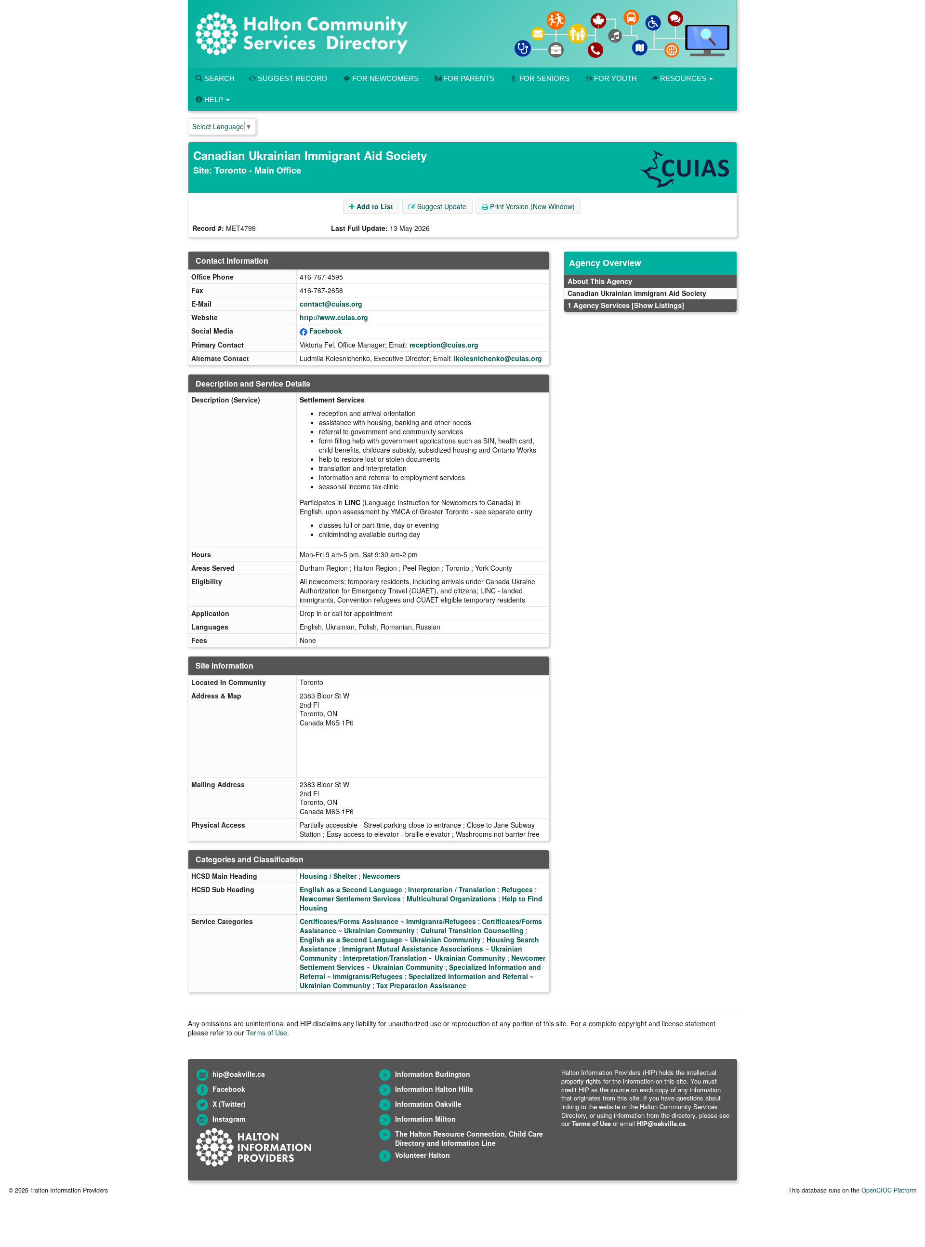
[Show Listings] (658, 305)
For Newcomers (385, 78)
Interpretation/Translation (385, 958)
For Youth (615, 78)
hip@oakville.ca (238, 1074)
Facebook (325, 330)
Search (218, 78)
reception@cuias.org (444, 344)
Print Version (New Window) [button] (531, 206)
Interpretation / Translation (452, 889)
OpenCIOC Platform (888, 1190)
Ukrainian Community (379, 930)
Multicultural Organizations (451, 898)
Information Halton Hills (434, 1089)
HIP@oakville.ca (661, 1123)
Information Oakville (428, 1104)
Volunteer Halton (422, 1155)
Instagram (228, 1119)
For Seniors (544, 78)
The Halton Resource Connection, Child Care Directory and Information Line (469, 1138)
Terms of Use (266, 1032)
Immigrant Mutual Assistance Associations (412, 948)
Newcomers (381, 876)
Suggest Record (291, 78)
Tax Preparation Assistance (421, 985)
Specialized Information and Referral (468, 976)
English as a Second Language (351, 889)
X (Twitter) (229, 1104)
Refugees (517, 889)
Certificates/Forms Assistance (349, 921)
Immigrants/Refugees (441, 921)
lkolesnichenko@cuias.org (498, 358)
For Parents (468, 78)
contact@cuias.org (331, 303)
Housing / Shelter (328, 876)
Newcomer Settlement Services (350, 898)
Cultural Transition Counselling (472, 930)
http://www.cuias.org (334, 317)
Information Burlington (432, 1074)
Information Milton (425, 1119)
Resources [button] (683, 78)
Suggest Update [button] (440, 206)
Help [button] (213, 99)
